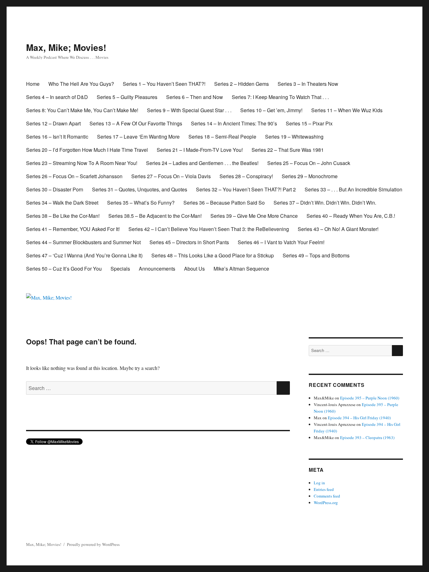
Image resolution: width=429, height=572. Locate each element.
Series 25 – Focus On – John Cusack (308, 163)
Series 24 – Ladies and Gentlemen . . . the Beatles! (202, 163)
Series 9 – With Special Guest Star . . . (189, 110)
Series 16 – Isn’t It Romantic (57, 136)
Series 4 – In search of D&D (57, 97)
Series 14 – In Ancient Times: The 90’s (234, 123)
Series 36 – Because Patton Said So (224, 202)
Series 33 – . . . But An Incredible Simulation (353, 189)
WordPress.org (326, 502)
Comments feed (327, 496)
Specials (120, 268)
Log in (319, 483)
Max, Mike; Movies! (66, 47)
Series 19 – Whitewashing (294, 136)
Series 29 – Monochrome (310, 176)
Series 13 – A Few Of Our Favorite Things (136, 123)
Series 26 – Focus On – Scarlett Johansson (74, 176)
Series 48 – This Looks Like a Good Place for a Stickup (212, 255)
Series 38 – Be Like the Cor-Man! (63, 215)
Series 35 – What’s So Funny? (141, 202)
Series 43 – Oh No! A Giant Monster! (338, 229)
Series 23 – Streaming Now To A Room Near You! (81, 163)
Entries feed (324, 489)
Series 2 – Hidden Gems (241, 83)
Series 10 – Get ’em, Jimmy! (271, 110)
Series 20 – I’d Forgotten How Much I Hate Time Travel (87, 149)
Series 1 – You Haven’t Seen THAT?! (164, 83)
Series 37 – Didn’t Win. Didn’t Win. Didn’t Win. (325, 202)
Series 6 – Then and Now (194, 97)
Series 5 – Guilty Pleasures (127, 97)
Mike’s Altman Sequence (241, 268)
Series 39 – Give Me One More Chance (254, 215)
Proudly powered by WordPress (93, 544)
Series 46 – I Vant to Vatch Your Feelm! (281, 242)
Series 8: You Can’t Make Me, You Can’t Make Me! (82, 110)
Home (33, 83)
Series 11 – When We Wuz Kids (347, 110)
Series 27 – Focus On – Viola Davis (171, 176)
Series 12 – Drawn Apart (53, 123)
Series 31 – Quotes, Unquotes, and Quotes (139, 189)
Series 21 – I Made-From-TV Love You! (200, 149)
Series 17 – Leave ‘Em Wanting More (138, 136)
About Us (194, 268)
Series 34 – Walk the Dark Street (62, 202)
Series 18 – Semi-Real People (222, 136)
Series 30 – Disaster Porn (54, 189)
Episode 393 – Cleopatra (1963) (367, 437)
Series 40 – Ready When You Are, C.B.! (351, 215)
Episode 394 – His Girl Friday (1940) (359, 418)
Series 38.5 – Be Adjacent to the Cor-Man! (155, 215)
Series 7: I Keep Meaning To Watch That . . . (280, 97)
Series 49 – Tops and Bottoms (316, 255)
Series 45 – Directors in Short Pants (189, 242)
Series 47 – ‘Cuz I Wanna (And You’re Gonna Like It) (84, 255)
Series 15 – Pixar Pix (309, 123)
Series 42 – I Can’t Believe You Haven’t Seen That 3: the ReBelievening (208, 229)
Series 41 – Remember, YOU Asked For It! (73, 229)
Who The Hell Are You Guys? (81, 83)
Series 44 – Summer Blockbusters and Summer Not (83, 242)
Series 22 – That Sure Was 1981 (288, 149)
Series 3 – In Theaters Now (308, 83)
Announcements (157, 268)
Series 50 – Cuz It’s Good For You (64, 268)
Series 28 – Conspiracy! (246, 176)
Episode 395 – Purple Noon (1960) (369, 398)
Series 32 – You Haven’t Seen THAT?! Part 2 (246, 189)
